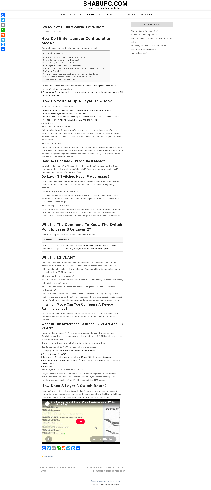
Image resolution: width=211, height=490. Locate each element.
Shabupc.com (105, 3)
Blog (118, 14)
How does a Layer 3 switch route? (61, 80)
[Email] (2, 25)
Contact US (146, 14)
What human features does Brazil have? (59, 469)
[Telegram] (2, 39)
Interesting (76, 14)
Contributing (105, 14)
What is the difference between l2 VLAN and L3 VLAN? (70, 77)
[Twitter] (2, 20)
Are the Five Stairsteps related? (145, 35)
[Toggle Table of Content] (104, 54)
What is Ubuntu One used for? (144, 31)
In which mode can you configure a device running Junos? (72, 74)
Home (62, 14)
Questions (131, 14)
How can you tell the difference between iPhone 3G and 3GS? (106, 469)
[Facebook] (2, 15)
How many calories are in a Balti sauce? (149, 46)
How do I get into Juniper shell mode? (63, 63)
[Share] (2, 49)
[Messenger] (2, 44)
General (90, 14)
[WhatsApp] (2, 29)
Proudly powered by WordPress (105, 481)
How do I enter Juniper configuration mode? (65, 57)
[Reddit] (2, 34)
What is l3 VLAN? (53, 71)
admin (46, 32)
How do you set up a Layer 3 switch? (62, 60)
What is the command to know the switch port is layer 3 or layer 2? (76, 68)
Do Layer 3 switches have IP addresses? (64, 66)
